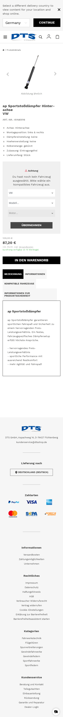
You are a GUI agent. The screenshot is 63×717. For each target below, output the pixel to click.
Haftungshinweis (31, 592)
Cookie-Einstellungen (31, 610)
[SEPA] (31, 516)
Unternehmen (31, 563)
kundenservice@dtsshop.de (31, 442)
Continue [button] (47, 22)
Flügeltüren (31, 642)
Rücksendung (31, 698)
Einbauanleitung (31, 693)
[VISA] (31, 504)
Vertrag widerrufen (31, 605)
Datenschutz (31, 587)
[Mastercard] (13, 516)
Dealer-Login (31, 707)
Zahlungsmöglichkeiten (31, 559)
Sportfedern (31, 665)
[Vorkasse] (50, 516)
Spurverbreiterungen (31, 647)
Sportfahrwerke (31, 661)
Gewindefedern (31, 656)
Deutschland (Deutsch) (33, 472)
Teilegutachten (31, 689)
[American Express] (49, 504)
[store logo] (23, 37)
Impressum (31, 583)
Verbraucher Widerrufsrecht (31, 601)
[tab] (13, 274)
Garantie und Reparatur (31, 702)
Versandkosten (26, 247)
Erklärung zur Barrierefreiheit (31, 614)
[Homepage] (4, 50)
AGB (31, 596)
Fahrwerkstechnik (31, 638)
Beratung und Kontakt (31, 684)
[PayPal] (14, 504)
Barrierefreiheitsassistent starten (31, 619)
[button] (55, 711)
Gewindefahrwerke (31, 651)
